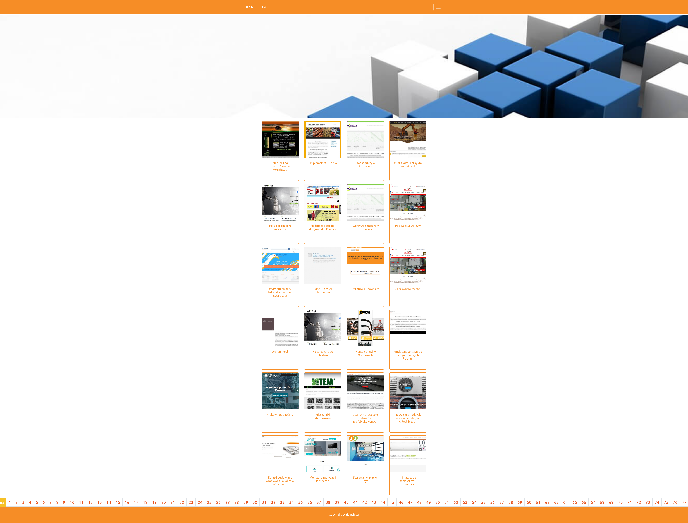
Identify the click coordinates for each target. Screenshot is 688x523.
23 (191, 502)
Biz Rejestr (255, 7)
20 (163, 502)
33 (282, 502)
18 (145, 502)
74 (657, 502)
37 (319, 502)
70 (620, 502)
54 (474, 502)
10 (72, 502)
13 (99, 502)
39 (337, 502)
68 (602, 502)
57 (501, 502)
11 (81, 502)
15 (118, 502)
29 (245, 502)
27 (227, 502)
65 (574, 502)
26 (218, 502)
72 (638, 502)
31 (264, 502)
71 (629, 502)
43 (373, 502)
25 (209, 502)
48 (419, 502)
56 (492, 502)
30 (255, 502)
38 (328, 502)
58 (510, 502)
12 (90, 502)
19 (154, 502)
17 (136, 502)
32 (273, 502)
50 (437, 502)
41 (355, 502)
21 (172, 502)
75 (666, 502)
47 (410, 502)
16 (127, 502)
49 (428, 502)
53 (465, 502)
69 (611, 502)
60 (529, 502)
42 (364, 502)
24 (200, 502)
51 (447, 502)
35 (300, 502)
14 (108, 502)
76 (675, 502)
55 (483, 502)
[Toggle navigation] (438, 7)
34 (291, 502)
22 (182, 502)
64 (565, 502)
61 (538, 502)
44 (383, 502)
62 (547, 502)
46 (401, 502)
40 (346, 502)
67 (593, 502)
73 (648, 502)
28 (236, 502)
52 (456, 502)
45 (392, 502)
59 (520, 502)
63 (556, 502)
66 (584, 502)
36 (309, 502)
